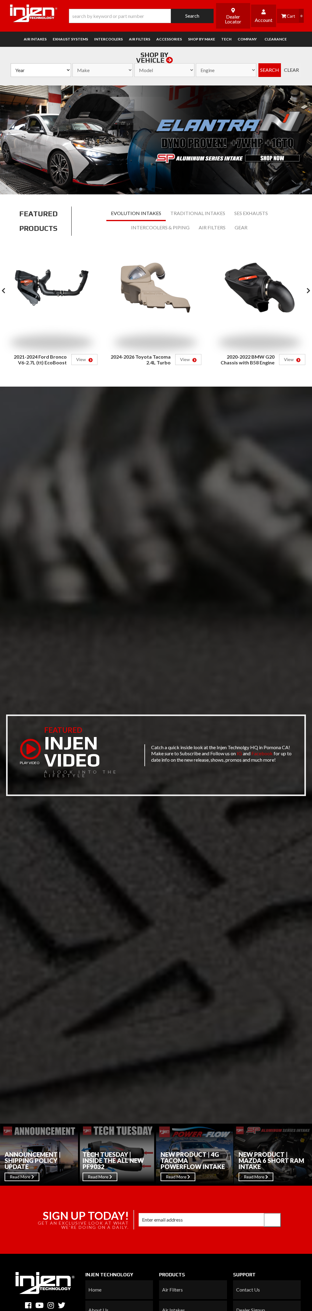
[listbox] (41, 70)
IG (239, 753)
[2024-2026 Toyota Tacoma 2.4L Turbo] (155, 293)
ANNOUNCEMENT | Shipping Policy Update (33, 1160)
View (81, 359)
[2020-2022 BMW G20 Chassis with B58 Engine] (259, 293)
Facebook (262, 753)
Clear (291, 70)
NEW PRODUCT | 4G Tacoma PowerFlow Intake (193, 1160)
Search (269, 70)
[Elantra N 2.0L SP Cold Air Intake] (156, 139)
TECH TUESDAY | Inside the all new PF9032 (113, 1160)
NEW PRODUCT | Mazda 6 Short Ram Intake (271, 1160)
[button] (141, 16)
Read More (20, 1176)
